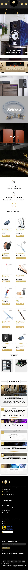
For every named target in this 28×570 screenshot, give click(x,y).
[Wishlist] (10, 219)
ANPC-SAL (4, 523)
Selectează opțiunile (21, 257)
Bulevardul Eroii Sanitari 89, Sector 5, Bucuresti (15, 487)
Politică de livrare (6, 510)
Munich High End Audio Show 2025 (14, 425)
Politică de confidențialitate (8, 507)
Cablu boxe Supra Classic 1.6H (20, 230)
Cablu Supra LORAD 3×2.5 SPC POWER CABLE (20, 322)
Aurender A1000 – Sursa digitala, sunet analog (14, 448)
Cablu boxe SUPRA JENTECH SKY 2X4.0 (20, 276)
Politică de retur (5, 512)
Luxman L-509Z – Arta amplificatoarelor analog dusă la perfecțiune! (14, 436)
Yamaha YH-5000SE (14, 471)
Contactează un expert (9, 494)
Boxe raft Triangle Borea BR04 (6, 345)
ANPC (3, 521)
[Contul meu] (22, 4)
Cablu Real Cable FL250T (5, 254)
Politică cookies (5, 505)
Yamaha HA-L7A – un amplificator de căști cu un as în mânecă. (14, 459)
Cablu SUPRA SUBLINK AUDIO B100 (5, 276)
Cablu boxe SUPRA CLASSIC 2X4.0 (6, 322)
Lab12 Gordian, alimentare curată (14, 398)
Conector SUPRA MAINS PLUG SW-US (20, 345)
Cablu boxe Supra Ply (20, 253)
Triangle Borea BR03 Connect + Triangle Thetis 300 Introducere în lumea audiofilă (14, 411)
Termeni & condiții (6, 503)
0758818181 (7, 489)
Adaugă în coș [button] (6, 235)
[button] (2, 4)
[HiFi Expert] (14, 4)
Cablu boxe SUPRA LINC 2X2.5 (6, 300)
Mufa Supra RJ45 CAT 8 (20, 300)
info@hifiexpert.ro (8, 492)
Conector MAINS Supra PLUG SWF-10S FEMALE (7, 231)
